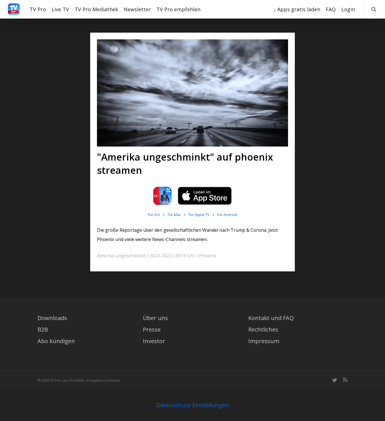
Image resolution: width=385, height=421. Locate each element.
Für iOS (154, 214)
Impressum (263, 341)
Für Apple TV (199, 214)
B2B (42, 329)
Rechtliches (263, 329)
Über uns (155, 318)
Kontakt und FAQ (271, 318)
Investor (154, 341)
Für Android (227, 214)
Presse (152, 329)
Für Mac (174, 214)
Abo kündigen (56, 341)
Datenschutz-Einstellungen (192, 405)
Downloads (52, 318)
